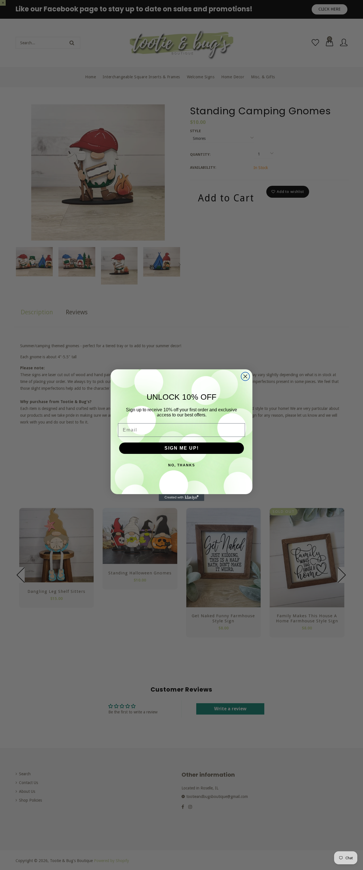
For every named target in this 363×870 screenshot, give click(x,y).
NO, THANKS (181, 465)
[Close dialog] (245, 376)
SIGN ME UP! (181, 448)
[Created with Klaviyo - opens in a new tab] (181, 497)
